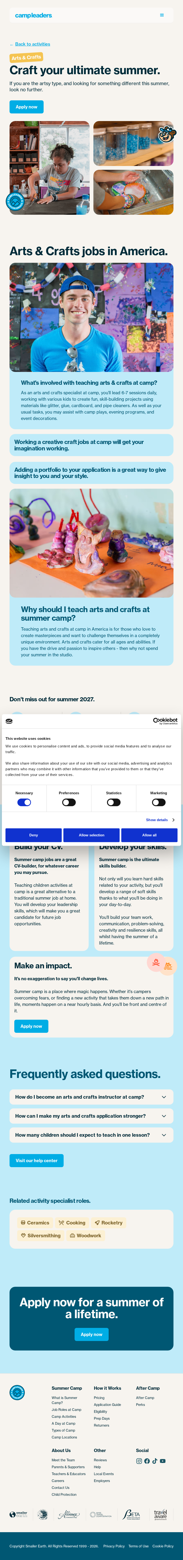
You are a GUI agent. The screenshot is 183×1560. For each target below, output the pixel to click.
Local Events (104, 1474)
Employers (102, 1481)
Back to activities (32, 44)
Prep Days (102, 1418)
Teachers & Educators (69, 1474)
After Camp (145, 1398)
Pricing (99, 1398)
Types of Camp (63, 1430)
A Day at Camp (63, 1423)
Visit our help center (36, 1160)
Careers (58, 1481)
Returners (101, 1425)
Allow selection (91, 835)
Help (97, 1467)
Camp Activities (64, 1416)
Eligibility (100, 1411)
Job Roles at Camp (66, 1410)
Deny (33, 835)
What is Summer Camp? (64, 1400)
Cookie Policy (162, 1546)
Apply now (26, 107)
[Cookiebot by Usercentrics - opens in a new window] (157, 721)
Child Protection (64, 1494)
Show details (157, 820)
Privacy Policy (114, 1546)
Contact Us (60, 1488)
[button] (162, 15)
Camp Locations (64, 1437)
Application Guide (107, 1405)
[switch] (69, 802)
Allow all (149, 835)
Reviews (100, 1460)
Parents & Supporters (68, 1467)
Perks (140, 1405)
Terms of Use (138, 1546)
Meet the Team (63, 1460)
